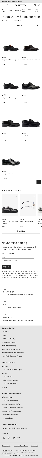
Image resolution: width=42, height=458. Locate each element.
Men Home (3, 10)
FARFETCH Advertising (9, 383)
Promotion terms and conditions (13, 352)
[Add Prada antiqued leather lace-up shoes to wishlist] (18, 31)
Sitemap (4, 387)
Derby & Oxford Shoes (26, 10)
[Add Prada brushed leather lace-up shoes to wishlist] (38, 31)
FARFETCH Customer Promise (12, 356)
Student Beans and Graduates (12, 407)
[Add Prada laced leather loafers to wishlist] (38, 107)
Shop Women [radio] (6, 21)
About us (5, 366)
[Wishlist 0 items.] (35, 5)
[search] (7, 5)
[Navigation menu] (2, 5)
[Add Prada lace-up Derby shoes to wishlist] (18, 145)
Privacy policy (6, 446)
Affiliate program (7, 397)
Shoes (17, 10)
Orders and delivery (8, 338)
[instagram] (4, 437)
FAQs (5, 305)
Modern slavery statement (10, 380)
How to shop (8, 292)
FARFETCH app (7, 376)
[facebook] (13, 437)
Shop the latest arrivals (15, 1)
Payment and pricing (9, 345)
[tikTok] (9, 437)
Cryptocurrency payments (11, 349)
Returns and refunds (9, 342)
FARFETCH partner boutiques (12, 369)
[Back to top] (38, 182)
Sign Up (6, 267)
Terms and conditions (21, 446)
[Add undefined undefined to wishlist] (16, 196)
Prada (10, 10)
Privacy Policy (6, 275)
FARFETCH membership (10, 400)
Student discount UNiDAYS (11, 404)
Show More (21, 231)
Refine (19, 25)
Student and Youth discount (11, 411)
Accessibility (35, 446)
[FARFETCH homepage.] (21, 5)
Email (3, 257)
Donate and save (7, 418)
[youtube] (18, 437)
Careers (4, 373)
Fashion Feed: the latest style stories (14, 428)
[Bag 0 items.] (39, 5)
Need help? (7, 318)
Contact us (5, 331)
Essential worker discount (10, 414)
